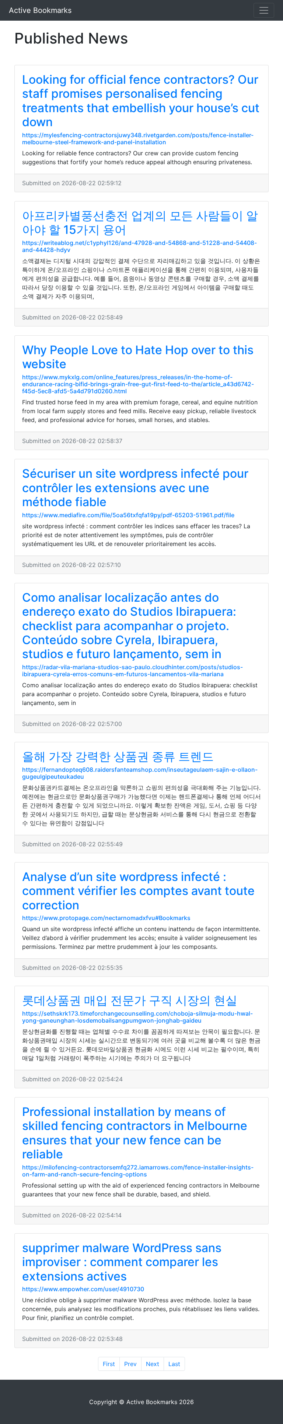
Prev (130, 1364)
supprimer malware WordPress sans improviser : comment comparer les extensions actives (121, 1262)
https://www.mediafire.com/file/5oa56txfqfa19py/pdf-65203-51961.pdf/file (128, 515)
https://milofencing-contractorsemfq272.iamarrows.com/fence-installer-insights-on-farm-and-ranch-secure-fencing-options (138, 1171)
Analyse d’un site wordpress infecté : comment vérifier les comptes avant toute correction (138, 891)
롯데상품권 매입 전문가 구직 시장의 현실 (129, 1000)
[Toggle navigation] (264, 10)
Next (152, 1364)
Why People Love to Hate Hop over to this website (138, 357)
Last (174, 1364)
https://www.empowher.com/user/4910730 (83, 1289)
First (109, 1364)
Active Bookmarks (40, 10)
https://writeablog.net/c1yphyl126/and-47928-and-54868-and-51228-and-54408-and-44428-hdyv (139, 246)
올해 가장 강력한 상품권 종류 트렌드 (118, 756)
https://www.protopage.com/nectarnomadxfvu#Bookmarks (106, 918)
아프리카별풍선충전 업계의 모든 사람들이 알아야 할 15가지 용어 (140, 222)
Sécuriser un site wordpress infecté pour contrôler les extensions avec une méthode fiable (135, 487)
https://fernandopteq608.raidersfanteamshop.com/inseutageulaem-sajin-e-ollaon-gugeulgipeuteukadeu (140, 773)
